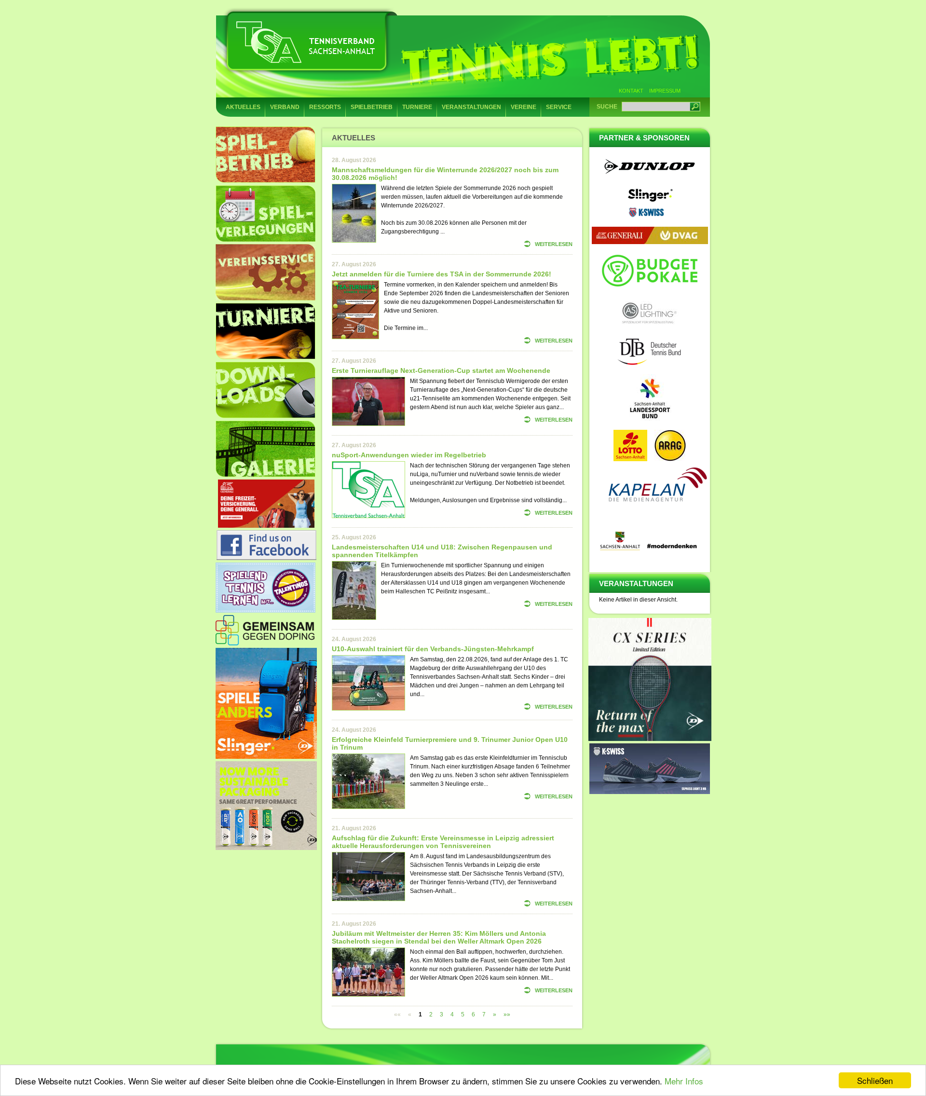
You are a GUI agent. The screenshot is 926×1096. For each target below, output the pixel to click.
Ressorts (325, 107)
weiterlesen (553, 244)
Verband (285, 107)
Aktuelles (243, 107)
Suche (607, 106)
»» (507, 1014)
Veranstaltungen (471, 107)
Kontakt (631, 91)
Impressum (665, 91)
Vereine (523, 107)
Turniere (417, 107)
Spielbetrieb (372, 107)
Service (559, 107)
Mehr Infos (684, 1081)
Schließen (875, 1080)
